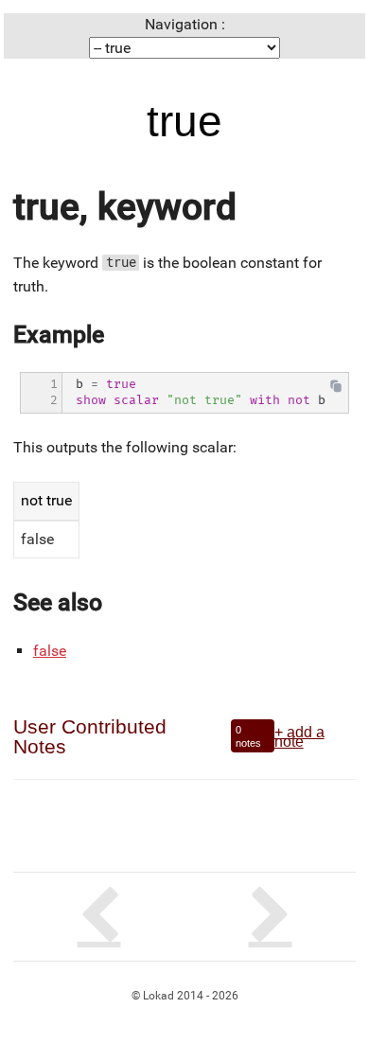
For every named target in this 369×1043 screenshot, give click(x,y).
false (49, 651)
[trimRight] (98, 916)
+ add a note (299, 736)
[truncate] (270, 916)
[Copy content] (335, 390)
